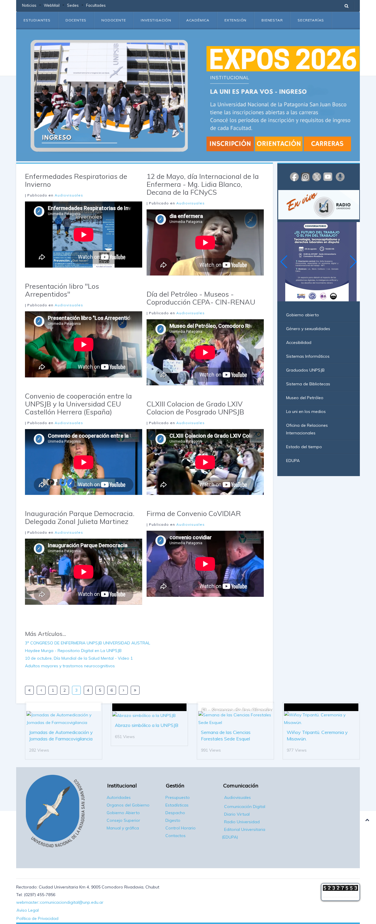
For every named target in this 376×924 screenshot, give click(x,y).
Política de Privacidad (37, 918)
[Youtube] (327, 176)
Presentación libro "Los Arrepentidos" (62, 290)
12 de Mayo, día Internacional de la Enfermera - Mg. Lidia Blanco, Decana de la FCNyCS (203, 184)
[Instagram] (305, 176)
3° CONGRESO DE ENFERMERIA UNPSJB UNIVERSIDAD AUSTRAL (87, 643)
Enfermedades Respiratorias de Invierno (76, 180)
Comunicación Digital (244, 806)
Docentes (76, 20)
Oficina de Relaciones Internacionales (307, 429)
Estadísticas (177, 805)
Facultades (96, 5)
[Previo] (41, 690)
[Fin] (135, 690)
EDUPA (293, 460)
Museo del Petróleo (304, 397)
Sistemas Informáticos (308, 356)
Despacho (175, 812)
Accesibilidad (298, 342)
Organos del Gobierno (128, 805)
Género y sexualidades (308, 328)
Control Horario (180, 828)
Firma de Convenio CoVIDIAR (194, 513)
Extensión (235, 20)
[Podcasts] (340, 176)
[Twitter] (316, 176)
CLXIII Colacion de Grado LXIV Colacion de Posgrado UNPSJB (195, 407)
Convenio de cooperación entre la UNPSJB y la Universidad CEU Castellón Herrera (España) (78, 404)
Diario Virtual (237, 814)
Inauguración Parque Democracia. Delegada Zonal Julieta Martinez (80, 517)
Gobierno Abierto (123, 812)
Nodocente (113, 20)
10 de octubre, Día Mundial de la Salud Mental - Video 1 (79, 658)
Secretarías (311, 20)
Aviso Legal (27, 910)
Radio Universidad (242, 821)
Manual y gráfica (123, 828)
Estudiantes (37, 20)
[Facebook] (294, 176)
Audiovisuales (69, 195)
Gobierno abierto (302, 314)
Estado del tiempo (304, 446)
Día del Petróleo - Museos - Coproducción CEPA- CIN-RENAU (201, 298)
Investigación (156, 20)
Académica (197, 20)
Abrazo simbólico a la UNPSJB (146, 725)
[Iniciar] (29, 690)
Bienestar (272, 20)
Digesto (172, 820)
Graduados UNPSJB (305, 370)
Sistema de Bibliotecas (308, 384)
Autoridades (119, 797)
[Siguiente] (123, 690)
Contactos (175, 835)
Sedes (73, 5)
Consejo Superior (123, 820)
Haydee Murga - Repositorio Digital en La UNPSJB (73, 650)
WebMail (52, 5)
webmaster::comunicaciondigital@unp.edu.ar (59, 902)
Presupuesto (177, 797)
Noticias (29, 5)
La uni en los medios (306, 411)
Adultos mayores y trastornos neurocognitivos (70, 665)
